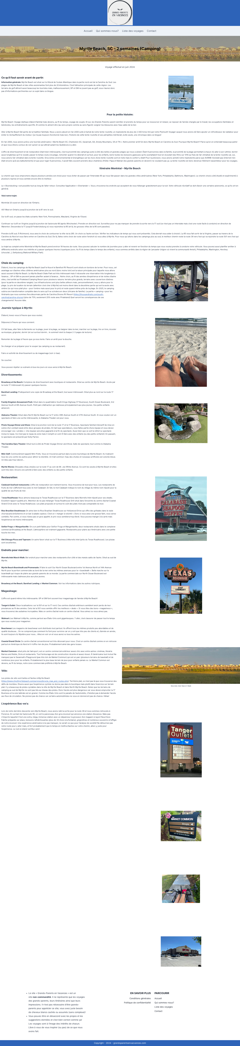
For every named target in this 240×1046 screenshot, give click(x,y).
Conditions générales (140, 998)
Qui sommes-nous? (107, 30)
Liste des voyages (132, 30)
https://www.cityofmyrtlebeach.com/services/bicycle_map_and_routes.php (35, 681)
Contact (151, 30)
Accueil (88, 30)
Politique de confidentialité (137, 1002)
